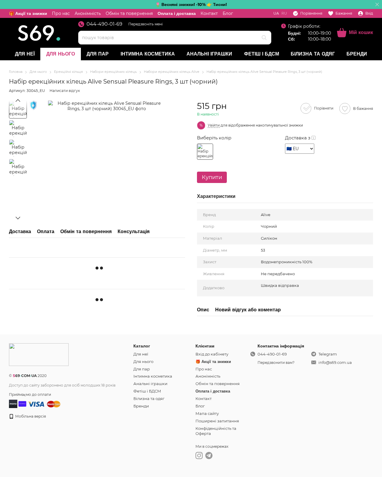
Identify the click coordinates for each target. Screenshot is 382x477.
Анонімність (88, 13)
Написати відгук (65, 90)
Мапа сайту (207, 413)
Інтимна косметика (148, 54)
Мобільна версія (30, 416)
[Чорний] (205, 152)
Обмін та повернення (129, 13)
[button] (377, 4)
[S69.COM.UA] (39, 354)
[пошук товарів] (264, 37)
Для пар (98, 54)
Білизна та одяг (313, 54)
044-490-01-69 (104, 24)
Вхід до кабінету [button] (211, 354)
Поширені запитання (217, 420)
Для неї (25, 54)
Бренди (356, 54)
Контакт (209, 13)
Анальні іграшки (209, 54)
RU (284, 13)
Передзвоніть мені (145, 24)
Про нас (61, 13)
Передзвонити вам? (276, 362)
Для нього (60, 54)
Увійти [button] (214, 125)
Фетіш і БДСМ (261, 54)
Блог (228, 13)
